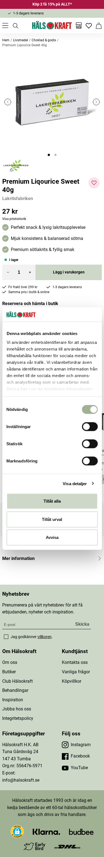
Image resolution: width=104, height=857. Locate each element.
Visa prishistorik (14, 219)
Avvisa (52, 537)
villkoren (44, 637)
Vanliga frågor (76, 671)
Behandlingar (15, 690)
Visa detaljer (75, 483)
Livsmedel (20, 40)
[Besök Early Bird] (34, 846)
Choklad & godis (44, 40)
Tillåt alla (52, 501)
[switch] (90, 426)
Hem (5, 40)
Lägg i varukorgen (69, 272)
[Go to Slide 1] (48, 155)
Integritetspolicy (17, 718)
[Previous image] (7, 102)
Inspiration (12, 699)
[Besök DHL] (67, 846)
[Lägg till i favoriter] (94, 182)
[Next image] (96, 102)
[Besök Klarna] (46, 831)
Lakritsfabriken (17, 198)
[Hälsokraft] (52, 25)
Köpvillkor (71, 681)
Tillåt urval (52, 519)
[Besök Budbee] (81, 831)
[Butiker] (79, 25)
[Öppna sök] (15, 25)
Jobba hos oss (16, 709)
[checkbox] (6, 637)
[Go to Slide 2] (55, 155)
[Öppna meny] (5, 25)
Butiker (9, 671)
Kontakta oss (75, 662)
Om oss (9, 662)
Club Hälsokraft (17, 681)
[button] (52, 102)
